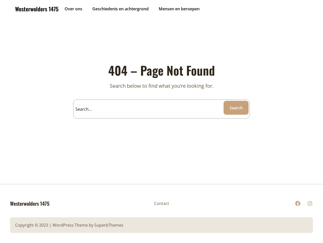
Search (236, 108)
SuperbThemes (108, 225)
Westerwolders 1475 (37, 9)
